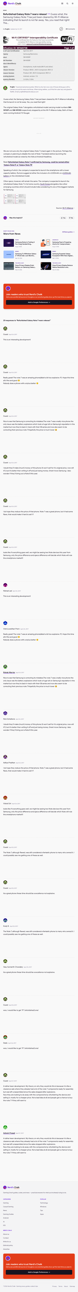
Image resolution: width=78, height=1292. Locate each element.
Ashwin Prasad (9, 1133)
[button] (15, 199)
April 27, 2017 (13, 1081)
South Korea (45, 184)
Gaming (6, 1203)
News (5, 10)
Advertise (6, 1249)
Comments (70, 29)
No (72, 218)
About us (6, 1234)
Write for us (7, 1242)
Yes (64, 218)
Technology (44, 1203)
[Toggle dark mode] (72, 3)
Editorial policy (8, 1245)
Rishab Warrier (9, 672)
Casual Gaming (8, 1207)
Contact (6, 1238)
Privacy (54, 1286)
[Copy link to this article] (61, 29)
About (66, 1286)
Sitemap (72, 1286)
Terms (60, 1286)
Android (6, 1218)
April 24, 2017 (13, 334)
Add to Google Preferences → (39, 302)
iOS (4, 1225)
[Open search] (67, 3)
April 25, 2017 (13, 847)
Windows (43, 1207)
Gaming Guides (8, 1214)
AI (4, 1222)
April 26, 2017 (12, 1043)
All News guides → (68, 232)
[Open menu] (62, 3)
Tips (41, 1210)
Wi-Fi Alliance (67, 208)
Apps (42, 1214)
